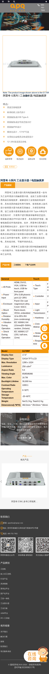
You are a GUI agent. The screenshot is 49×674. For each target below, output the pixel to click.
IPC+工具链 (5, 618)
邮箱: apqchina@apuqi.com (13, 523)
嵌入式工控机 (6, 574)
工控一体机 (5, 598)
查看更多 (24, 480)
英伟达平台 (5, 589)
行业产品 (4, 579)
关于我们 (4, 632)
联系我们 (12, 167)
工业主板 (4, 608)
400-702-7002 (43, 7)
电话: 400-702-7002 (10, 534)
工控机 (3, 569)
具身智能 (4, 584)
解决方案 (4, 637)
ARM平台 (4, 613)
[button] (45, 64)
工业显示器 (5, 603)
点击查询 (22, 437)
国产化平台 (5, 594)
